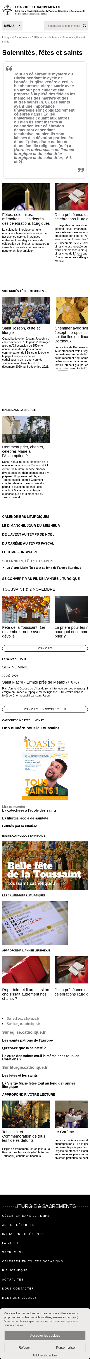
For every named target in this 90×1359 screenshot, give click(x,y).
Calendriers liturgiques (25, 516)
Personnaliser (66, 1347)
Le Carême (64, 1132)
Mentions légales (19, 1297)
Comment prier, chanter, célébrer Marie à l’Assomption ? (23, 451)
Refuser (24, 1347)
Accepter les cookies (45, 1335)
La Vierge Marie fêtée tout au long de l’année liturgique (44, 567)
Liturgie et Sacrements (15, 37)
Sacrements (14, 1252)
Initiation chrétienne (23, 1234)
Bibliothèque (15, 1270)
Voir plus (45, 648)
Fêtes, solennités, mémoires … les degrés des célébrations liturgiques (26, 219)
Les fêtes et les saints (20, 1075)
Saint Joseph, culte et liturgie (21, 330)
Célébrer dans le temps (45, 37)
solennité (60, 239)
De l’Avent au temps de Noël (28, 534)
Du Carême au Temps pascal (28, 543)
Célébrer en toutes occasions (32, 1261)
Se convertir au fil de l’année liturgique (41, 579)
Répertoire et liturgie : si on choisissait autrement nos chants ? (25, 994)
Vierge (47, 86)
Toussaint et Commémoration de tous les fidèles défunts (23, 1136)
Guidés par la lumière (19, 826)
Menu (9, 26)
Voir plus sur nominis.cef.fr (45, 709)
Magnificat (37, 465)
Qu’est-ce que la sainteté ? (24, 1048)
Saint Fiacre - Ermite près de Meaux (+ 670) (40, 682)
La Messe (10, 1243)
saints (32, 102)
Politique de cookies (45, 1355)
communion (62, 368)
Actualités (13, 1279)
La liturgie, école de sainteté (25, 818)
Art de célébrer (18, 1225)
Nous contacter (18, 1288)
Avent (78, 253)
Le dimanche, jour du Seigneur (31, 525)
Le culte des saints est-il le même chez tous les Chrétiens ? (40, 1057)
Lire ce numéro (13, 807)
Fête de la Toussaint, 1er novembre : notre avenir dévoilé (23, 631)
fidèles (62, 94)
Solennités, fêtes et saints (27, 561)
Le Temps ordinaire (20, 552)
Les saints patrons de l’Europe (27, 1040)
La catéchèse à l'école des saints (29, 810)
